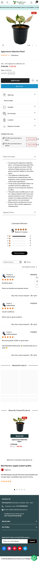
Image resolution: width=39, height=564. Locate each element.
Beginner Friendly (13, 126)
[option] (19, 28)
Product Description (9, 156)
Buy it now (19, 86)
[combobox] (29, 267)
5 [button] (24, 489)
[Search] (7, 2)
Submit (32, 541)
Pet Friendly (12, 113)
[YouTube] (20, 548)
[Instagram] (9, 548)
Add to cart (15, 80)
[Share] (36, 80)
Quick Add (19, 436)
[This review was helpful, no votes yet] (31, 296)
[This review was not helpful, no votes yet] (35, 296)
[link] (10, 396)
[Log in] (31, 2)
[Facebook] (4, 548)
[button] (32, 45)
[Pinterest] (14, 548)
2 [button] (17, 489)
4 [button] (21, 489)
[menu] (2, 2)
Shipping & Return (8, 212)
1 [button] (14, 489)
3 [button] (19, 489)
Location (10, 120)
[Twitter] (25, 548)
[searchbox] (10, 262)
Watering (11, 95)
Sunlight (10, 107)
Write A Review (19, 253)
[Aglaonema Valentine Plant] (19, 424)
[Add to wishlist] (32, 80)
